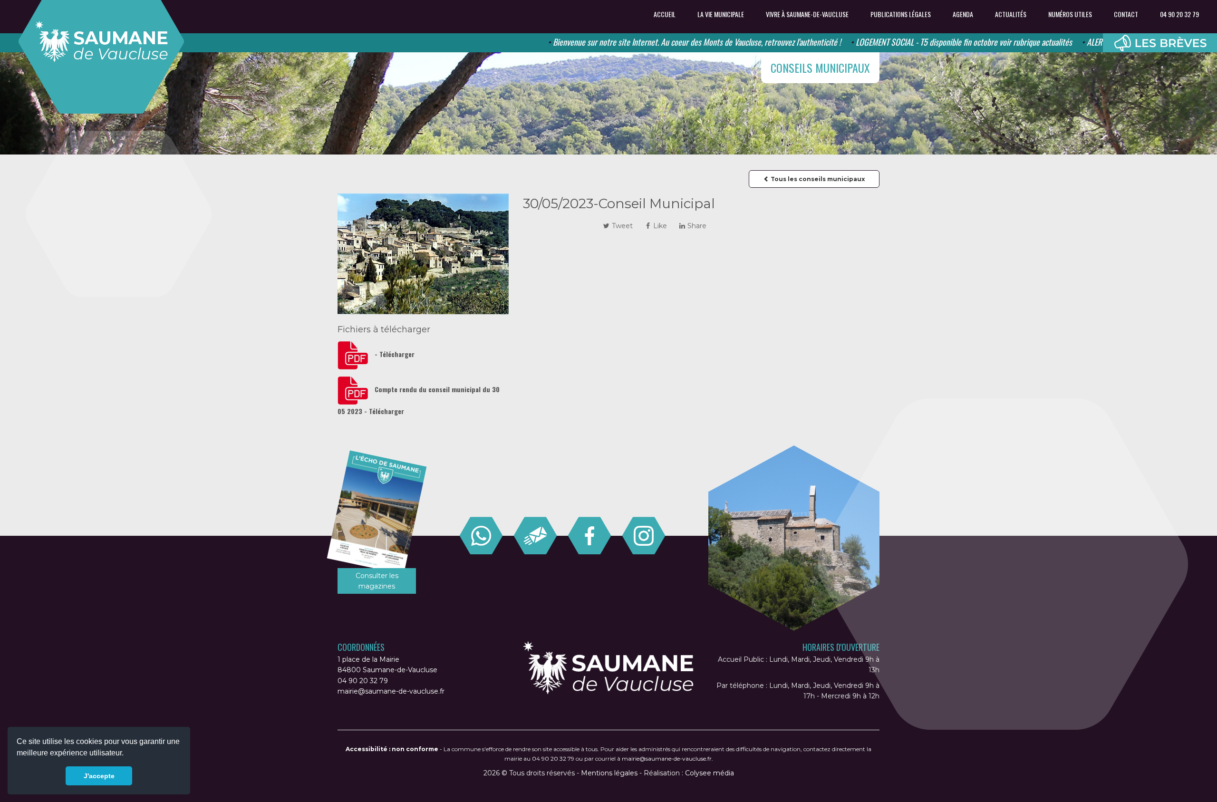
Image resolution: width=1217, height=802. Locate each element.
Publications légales (900, 14)
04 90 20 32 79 (1179, 14)
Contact (1126, 14)
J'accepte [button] (99, 776)
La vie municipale (720, 14)
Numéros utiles (1070, 14)
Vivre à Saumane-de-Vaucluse (807, 14)
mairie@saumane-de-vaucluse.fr (391, 691)
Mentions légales (609, 773)
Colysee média (709, 773)
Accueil (665, 14)
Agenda (963, 14)
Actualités (1010, 14)
